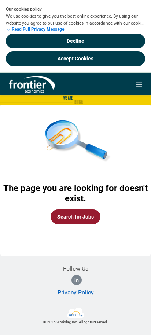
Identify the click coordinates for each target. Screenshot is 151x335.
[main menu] (139, 84)
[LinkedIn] (76, 280)
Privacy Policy (76, 292)
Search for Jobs (75, 217)
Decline (75, 41)
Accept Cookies (75, 59)
